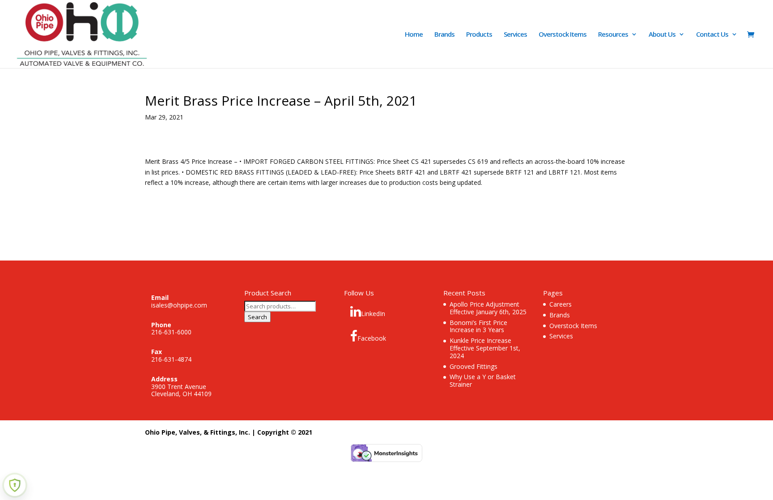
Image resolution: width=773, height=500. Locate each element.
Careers (560, 304)
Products (479, 34)
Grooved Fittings (473, 366)
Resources (613, 34)
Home (414, 34)
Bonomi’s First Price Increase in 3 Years (478, 326)
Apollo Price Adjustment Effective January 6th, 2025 (488, 308)
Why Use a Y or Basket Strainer (483, 380)
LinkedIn (373, 313)
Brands (444, 34)
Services (515, 34)
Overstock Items (562, 34)
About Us (662, 34)
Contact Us (712, 34)
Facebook (371, 338)
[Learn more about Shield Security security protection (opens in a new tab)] (15, 485)
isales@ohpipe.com (179, 305)
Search (257, 317)
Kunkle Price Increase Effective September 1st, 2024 (485, 348)
